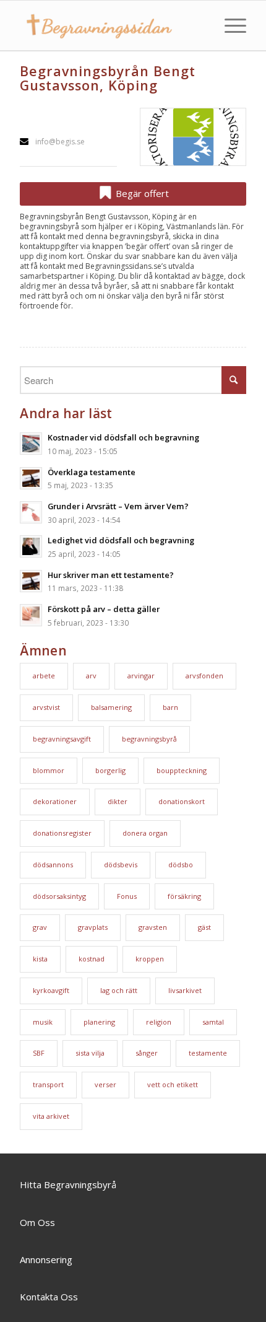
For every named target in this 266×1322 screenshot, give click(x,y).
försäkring (184, 896)
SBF (39, 1052)
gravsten (153, 927)
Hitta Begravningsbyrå (68, 1184)
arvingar (141, 675)
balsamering (111, 707)
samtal (213, 1022)
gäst (204, 927)
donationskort (181, 801)
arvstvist (46, 707)
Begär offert (141, 193)
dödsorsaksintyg (59, 896)
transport (48, 1084)
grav (40, 927)
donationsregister (62, 833)
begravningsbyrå (149, 738)
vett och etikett (172, 1084)
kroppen (149, 958)
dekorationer (55, 801)
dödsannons (53, 864)
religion (158, 1022)
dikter (117, 801)
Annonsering (46, 1259)
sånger (146, 1052)
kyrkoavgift (51, 990)
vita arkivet (51, 1116)
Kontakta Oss (49, 1296)
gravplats (93, 927)
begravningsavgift (62, 738)
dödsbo (180, 864)
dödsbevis (120, 864)
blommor (48, 770)
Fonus (127, 896)
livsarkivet (185, 990)
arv (91, 675)
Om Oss (37, 1222)
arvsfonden (204, 675)
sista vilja (90, 1052)
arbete (44, 675)
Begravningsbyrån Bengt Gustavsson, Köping (107, 78)
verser (105, 1084)
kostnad (92, 958)
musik (43, 1022)
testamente (208, 1052)
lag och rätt (118, 990)
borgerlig (110, 770)
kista (40, 958)
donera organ (145, 833)
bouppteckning (182, 770)
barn (170, 707)
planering (99, 1022)
